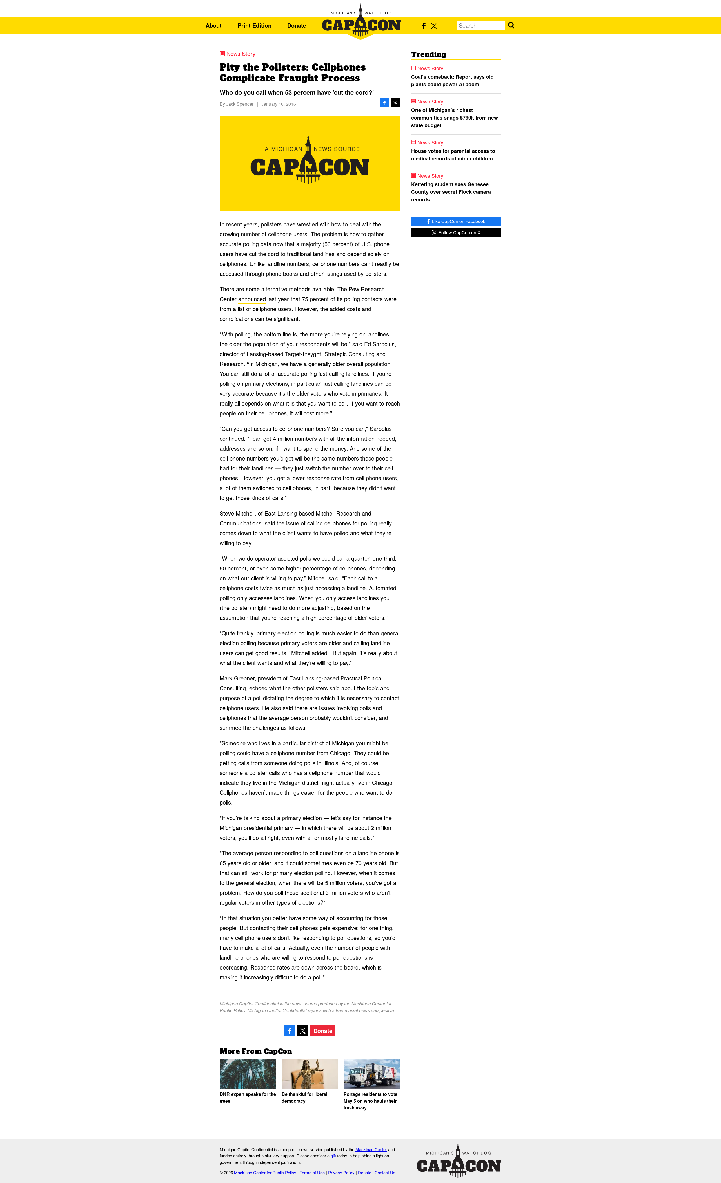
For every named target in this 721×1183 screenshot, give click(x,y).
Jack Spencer (239, 104)
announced (252, 299)
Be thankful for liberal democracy (304, 1097)
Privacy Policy (341, 1172)
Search (511, 25)
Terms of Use (312, 1172)
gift (333, 1155)
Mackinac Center (371, 1149)
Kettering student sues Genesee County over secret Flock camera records (451, 191)
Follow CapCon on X (458, 232)
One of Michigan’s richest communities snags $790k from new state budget (454, 117)
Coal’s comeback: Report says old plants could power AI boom (452, 80)
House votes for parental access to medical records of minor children (453, 154)
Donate (296, 25)
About (214, 25)
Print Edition (255, 25)
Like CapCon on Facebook (458, 221)
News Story (240, 53)
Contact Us (385, 1172)
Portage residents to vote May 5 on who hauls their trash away (370, 1101)
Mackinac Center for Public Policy (265, 1172)
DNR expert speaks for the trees (248, 1097)
